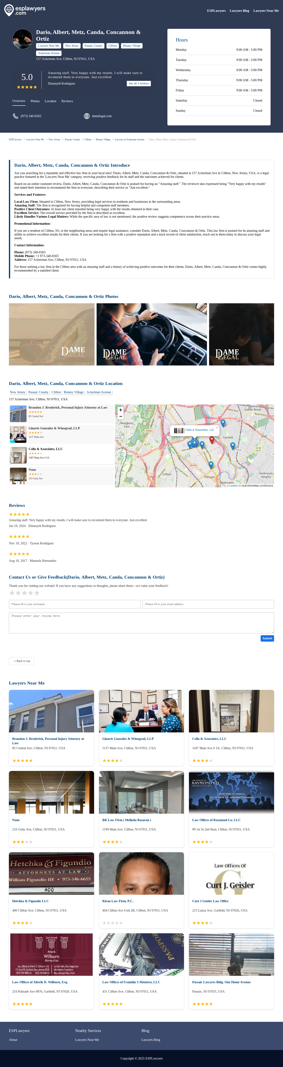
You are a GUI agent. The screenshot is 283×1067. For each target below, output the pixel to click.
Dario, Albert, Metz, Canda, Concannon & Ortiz (172, 139)
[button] (211, 444)
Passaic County (93, 45)
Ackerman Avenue (48, 53)
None (193, 429)
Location (50, 101)
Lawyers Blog (239, 10)
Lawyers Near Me (266, 10)
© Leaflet (232, 485)
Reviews (67, 101)
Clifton (113, 45)
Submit (267, 638)
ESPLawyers (216, 10)
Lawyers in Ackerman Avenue (129, 139)
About (13, 1040)
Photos (35, 101)
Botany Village (131, 45)
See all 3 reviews (139, 83)
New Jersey (72, 45)
